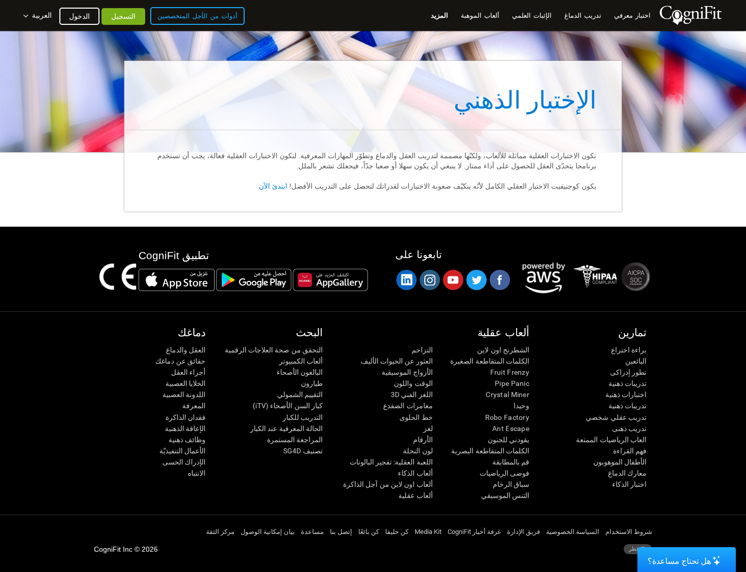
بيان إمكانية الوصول (268, 531)
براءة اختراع (629, 350)
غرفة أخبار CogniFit (474, 531)
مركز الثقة (220, 531)
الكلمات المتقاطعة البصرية (490, 451)
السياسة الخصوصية (572, 531)
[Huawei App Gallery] (330, 280)
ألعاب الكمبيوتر (301, 361)
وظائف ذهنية (187, 440)
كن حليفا (397, 531)
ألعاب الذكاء (415, 473)
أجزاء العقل (188, 372)
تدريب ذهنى (629, 428)
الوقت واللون (413, 383)
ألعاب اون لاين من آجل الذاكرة (387, 484)
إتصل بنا (341, 531)
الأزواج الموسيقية (407, 372)
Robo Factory (507, 417)
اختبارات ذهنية (626, 394)
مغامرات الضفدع (407, 406)
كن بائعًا (368, 531)
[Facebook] (499, 280)
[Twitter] (476, 280)
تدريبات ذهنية (627, 383)
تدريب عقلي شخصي (616, 417)
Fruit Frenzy (509, 372)
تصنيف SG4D (303, 451)
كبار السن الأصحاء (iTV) (288, 406)
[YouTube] (452, 280)
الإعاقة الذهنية (185, 428)
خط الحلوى (415, 417)
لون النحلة (417, 451)
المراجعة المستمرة (295, 440)
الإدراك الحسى (184, 462)
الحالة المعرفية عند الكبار (286, 428)
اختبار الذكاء (629, 484)
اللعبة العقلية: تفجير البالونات (391, 462)
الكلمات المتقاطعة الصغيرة (489, 361)
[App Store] (177, 280)
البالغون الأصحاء (300, 372)
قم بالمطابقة (510, 462)
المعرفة (194, 406)
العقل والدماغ (186, 350)
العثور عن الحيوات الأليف (396, 361)
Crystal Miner (507, 394)
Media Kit (428, 531)
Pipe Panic (512, 383)
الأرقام (422, 440)
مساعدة (312, 531)
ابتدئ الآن (273, 186)
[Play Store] (253, 280)
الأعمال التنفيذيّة (182, 451)
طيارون (312, 383)
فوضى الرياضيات (504, 473)
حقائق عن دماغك (180, 361)
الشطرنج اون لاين (503, 350)
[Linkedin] (406, 280)
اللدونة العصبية (184, 394)
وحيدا (521, 406)
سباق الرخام (511, 484)
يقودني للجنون (508, 440)
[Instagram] (429, 280)
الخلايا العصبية (185, 383)
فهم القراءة (630, 451)
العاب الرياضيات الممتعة (611, 440)
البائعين (636, 361)
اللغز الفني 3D (411, 394)
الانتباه (197, 473)
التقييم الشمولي (300, 394)
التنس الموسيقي (505, 495)
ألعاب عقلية (415, 495)
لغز (427, 428)
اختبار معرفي (632, 15)
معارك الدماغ (627, 473)
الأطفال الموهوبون (620, 462)
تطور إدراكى (628, 372)
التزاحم (422, 350)
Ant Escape (510, 428)
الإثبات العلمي (532, 15)
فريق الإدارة (523, 531)
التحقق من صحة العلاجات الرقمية (274, 350)
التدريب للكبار (303, 417)
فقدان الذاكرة (185, 417)
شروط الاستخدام (628, 531)
